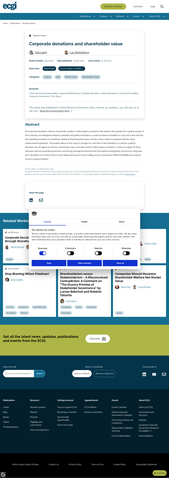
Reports (33, 412)
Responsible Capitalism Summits (122, 429)
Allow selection (84, 263)
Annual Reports (146, 436)
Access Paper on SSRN (70, 68)
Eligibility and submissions (36, 423)
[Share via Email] (41, 200)
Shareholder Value (90, 77)
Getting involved (65, 400)
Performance (71, 77)
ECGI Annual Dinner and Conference (122, 421)
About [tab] (121, 222)
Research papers (38, 407)
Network (120, 16)
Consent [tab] (47, 222)
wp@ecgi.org (130, 174)
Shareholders (11, 313)
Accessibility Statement (146, 464)
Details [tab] (85, 222)
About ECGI (154, 16)
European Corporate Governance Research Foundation (149, 428)
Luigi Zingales (144, 287)
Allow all (120, 263)
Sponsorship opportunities (63, 418)
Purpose (9, 259)
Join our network (82, 373)
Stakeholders (66, 313)
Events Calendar (119, 407)
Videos (6, 422)
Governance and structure (146, 413)
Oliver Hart (126, 287)
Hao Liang (41, 52)
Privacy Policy (75, 464)
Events (136, 16)
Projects (103, 16)
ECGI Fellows (90, 407)
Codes (6, 407)
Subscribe (138, 6)
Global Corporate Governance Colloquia (122, 413)
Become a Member (113, 6)
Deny (49, 263)
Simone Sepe (151, 243)
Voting (147, 259)
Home (5, 23)
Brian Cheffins (17, 280)
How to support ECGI (67, 407)
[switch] (70, 253)
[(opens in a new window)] (31, 200)
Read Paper (49, 68)
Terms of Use (97, 464)
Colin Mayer (71, 301)
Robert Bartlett (17, 247)
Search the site (9, 367)
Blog (5, 412)
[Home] (9, 6)
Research (34, 400)
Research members (93, 412)
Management (23, 307)
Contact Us (54, 464)
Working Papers (29, 23)
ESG (58, 77)
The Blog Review (10, 427)
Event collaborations (121, 436)
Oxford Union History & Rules (25, 464)
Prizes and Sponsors (39, 430)
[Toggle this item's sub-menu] (94, 16)
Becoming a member (67, 412)
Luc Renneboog (79, 52)
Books (6, 417)
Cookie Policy (119, 464)
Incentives (10, 307)
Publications (85, 16)
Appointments (91, 400)
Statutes (142, 420)
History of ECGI (146, 407)
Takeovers (24, 313)
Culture (47, 77)
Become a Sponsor (104, 373)
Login (152, 6)
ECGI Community (65, 425)
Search (162, 6)
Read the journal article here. (55, 111)
